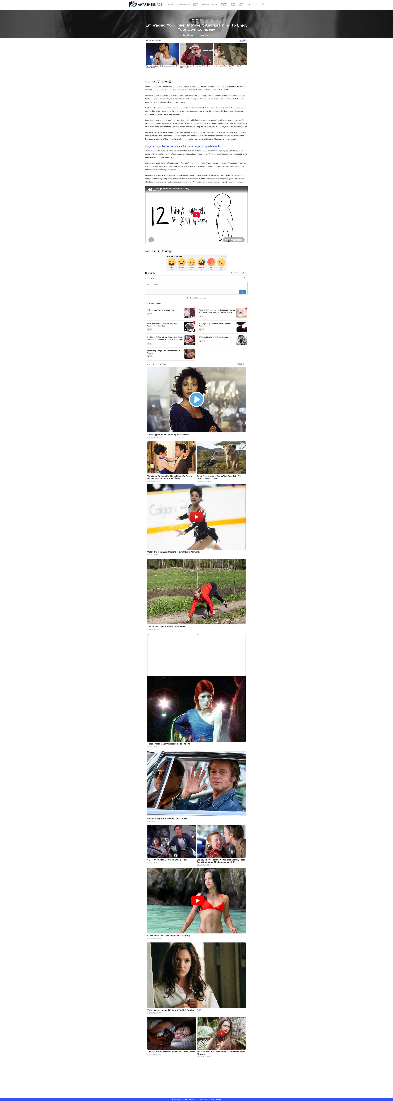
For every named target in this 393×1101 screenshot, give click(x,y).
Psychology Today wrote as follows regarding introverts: (183, 146)
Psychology (196, 19)
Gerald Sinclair (188, 35)
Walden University (162, 123)
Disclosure (218, 1099)
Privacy (213, 1099)
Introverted (149, 96)
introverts (175, 108)
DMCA (206, 1099)
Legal (201, 1099)
